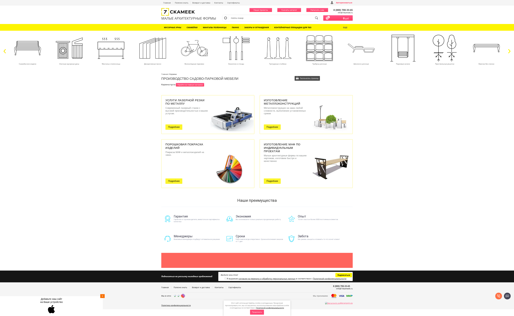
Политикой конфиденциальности (270, 308)
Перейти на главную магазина (190, 85)
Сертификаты (233, 2)
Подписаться (343, 275)
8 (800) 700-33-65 (343, 10)
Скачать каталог (289, 10)
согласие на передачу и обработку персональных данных (267, 278)
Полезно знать (181, 2)
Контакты (218, 2)
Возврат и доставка (201, 2)
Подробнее (174, 127)
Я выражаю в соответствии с (286, 278)
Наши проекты (261, 10)
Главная (167, 2)
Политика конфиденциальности (176, 305)
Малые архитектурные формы (188, 18)
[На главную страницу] (188, 12)
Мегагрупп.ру (346, 303)
